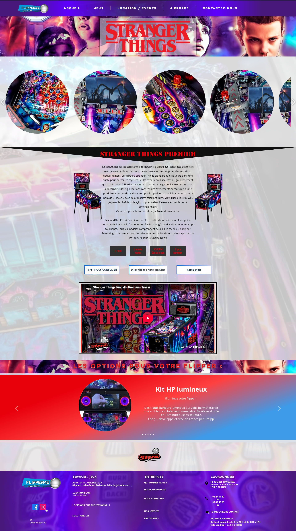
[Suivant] (279, 409)
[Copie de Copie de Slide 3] (153, 142)
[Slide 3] (148, 143)
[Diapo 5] (153, 434)
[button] (137, 8)
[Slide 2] (145, 142)
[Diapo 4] (150, 434)
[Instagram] (43, 507)
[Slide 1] (143, 142)
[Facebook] (35, 507)
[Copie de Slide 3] (150, 142)
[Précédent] (16, 409)
